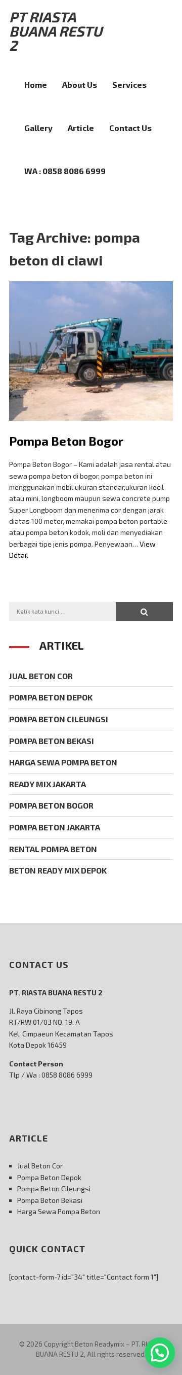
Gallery (38, 127)
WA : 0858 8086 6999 (65, 171)
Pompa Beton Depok (51, 697)
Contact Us (130, 127)
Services (129, 84)
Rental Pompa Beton (53, 849)
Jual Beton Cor (41, 676)
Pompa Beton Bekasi (51, 741)
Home (35, 84)
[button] (144, 611)
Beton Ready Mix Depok (58, 870)
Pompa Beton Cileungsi (58, 719)
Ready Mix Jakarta (47, 784)
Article (81, 127)
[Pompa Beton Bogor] (91, 428)
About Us (79, 84)
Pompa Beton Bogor (66, 440)
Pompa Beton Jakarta (54, 827)
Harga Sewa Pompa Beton (63, 762)
